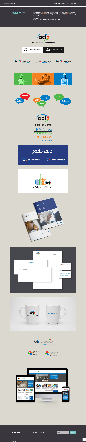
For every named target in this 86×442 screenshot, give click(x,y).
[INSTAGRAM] (41, 432)
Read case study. (46, 14)
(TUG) (67, 13)
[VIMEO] (46, 432)
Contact (76, 3)
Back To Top (14, 441)
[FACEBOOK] (34, 432)
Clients (71, 3)
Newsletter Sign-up (73, 432)
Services (63, 3)
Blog (80, 3)
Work (59, 3)
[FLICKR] (36, 432)
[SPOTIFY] (43, 432)
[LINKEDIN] (38, 432)
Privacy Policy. (70, 435)
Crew (67, 3)
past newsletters (61, 435)
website (43, 13)
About (55, 3)
